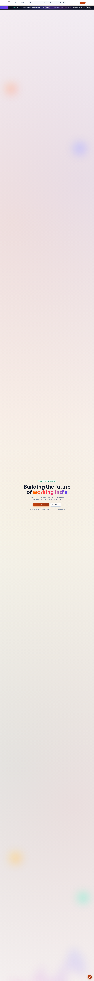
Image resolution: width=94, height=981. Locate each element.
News (56, 2)
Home (31, 2)
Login (82, 2)
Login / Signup (55, 504)
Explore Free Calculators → (41, 504)
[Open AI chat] (90, 977)
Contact (62, 2)
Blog (51, 2)
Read (33, 7)
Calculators (44, 2)
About (37, 2)
